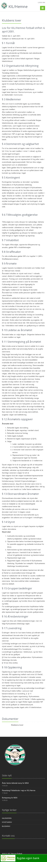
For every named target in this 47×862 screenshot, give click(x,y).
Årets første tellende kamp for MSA (15, 783)
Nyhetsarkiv (7, 822)
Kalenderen (6, 818)
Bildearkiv (6, 826)
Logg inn (41, 2)
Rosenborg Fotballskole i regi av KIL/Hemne (18, 790)
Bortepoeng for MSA (9, 797)
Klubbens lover (17, 725)
